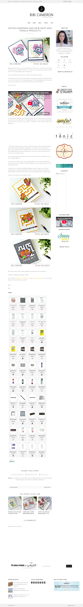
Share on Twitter (32, 474)
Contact (46, 22)
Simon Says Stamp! (37, 1)
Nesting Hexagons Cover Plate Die (24, 479)
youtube (64, 67)
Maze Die (41, 478)
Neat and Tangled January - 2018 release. (22, 71)
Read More (67, 53)
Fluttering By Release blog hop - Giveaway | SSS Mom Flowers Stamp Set (20, 584)
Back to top (71, 605)
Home (29, 22)
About (40, 22)
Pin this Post (44, 474)
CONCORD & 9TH (16, 1)
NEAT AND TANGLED (26, 1)
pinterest (70, 62)
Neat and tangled (48, 478)
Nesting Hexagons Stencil (38, 479)
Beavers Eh (22, 478)
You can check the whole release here (17, 75)
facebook (64, 62)
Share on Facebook (18, 474)
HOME (9, 1)
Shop (52, 22)
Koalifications (35, 478)
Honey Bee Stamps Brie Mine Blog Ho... (29, 512)
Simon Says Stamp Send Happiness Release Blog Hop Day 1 (21, 590)
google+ (58, 67)
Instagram (59, 62)
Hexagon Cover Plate (42, 168)
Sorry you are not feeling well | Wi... (44, 512)
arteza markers (15, 478)
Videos (34, 22)
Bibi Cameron (28, 478)
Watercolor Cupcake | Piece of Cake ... (14, 512)
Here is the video (12, 85)
